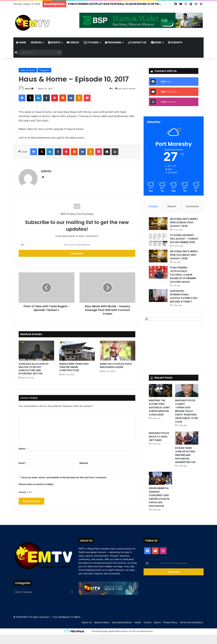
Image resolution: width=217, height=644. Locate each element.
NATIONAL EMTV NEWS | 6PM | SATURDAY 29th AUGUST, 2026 (184, 255)
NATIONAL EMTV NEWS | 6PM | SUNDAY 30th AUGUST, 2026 (184, 222)
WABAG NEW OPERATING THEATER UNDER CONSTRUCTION (74, 367)
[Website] (43, 177)
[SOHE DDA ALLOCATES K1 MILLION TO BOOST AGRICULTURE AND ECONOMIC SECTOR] (36, 351)
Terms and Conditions (191, 622)
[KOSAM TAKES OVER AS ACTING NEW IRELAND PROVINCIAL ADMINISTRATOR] (186, 437)
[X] (30, 98)
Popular (153, 206)
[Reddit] (62, 98)
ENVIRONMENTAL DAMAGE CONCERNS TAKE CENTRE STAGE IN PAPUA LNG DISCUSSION (159, 497)
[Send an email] (32, 88)
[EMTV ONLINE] (43, 22)
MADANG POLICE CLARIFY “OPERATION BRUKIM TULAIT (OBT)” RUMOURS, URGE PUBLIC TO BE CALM (186, 411)
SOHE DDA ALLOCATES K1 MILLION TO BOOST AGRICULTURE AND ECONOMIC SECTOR (33, 368)
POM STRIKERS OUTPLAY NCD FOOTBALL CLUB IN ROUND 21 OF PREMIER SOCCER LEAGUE (129, 4)
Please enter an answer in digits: (36, 484)
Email (22, 463)
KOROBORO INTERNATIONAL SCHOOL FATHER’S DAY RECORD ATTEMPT (184, 296)
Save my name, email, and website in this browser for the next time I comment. (64, 477)
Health (137, 622)
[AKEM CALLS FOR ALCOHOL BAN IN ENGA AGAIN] (117, 351)
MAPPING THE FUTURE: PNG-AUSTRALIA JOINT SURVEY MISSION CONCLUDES (159, 407)
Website (83, 463)
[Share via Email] (106, 151)
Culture (147, 622)
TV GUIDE (92, 42)
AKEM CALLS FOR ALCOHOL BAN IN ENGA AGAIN (116, 365)
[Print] (115, 151)
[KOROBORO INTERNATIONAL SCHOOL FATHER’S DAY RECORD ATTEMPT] (158, 295)
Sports (55, 42)
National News (102, 622)
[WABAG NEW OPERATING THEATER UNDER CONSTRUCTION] (77, 351)
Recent (171, 206)
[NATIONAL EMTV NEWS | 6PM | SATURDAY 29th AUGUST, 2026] (158, 256)
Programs (114, 42)
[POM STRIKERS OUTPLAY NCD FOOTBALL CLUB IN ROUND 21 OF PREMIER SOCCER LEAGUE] (158, 272)
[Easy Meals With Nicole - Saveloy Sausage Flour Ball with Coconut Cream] (107, 287)
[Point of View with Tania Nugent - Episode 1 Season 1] (46, 287)
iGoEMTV (176, 42)
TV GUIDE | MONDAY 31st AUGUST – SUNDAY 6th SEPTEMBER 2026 (184, 238)
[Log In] (190, 4)
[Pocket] (87, 98)
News (38, 42)
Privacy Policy (170, 622)
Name (23, 448)
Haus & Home (28, 70)
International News (122, 622)
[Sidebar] (201, 4)
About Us (87, 622)
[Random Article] (196, 4)
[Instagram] (185, 4)
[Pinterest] (54, 98)
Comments (192, 206)
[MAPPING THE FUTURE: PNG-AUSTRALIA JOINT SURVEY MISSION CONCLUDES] (160, 390)
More (157, 42)
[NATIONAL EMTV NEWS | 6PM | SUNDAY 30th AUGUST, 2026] (158, 223)
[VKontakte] (70, 98)
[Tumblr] (46, 98)
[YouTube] (180, 4)
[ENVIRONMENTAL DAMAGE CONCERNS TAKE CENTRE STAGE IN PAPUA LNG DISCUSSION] (160, 478)
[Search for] (59, 53)
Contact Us (138, 42)
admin (28, 88)
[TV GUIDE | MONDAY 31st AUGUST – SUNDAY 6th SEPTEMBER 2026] (158, 239)
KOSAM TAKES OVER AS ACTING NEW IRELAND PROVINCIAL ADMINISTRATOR (185, 455)
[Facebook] (175, 4)
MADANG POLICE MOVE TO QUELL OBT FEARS (159, 436)
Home (22, 42)
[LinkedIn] (38, 98)
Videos (74, 42)
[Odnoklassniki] (79, 98)
